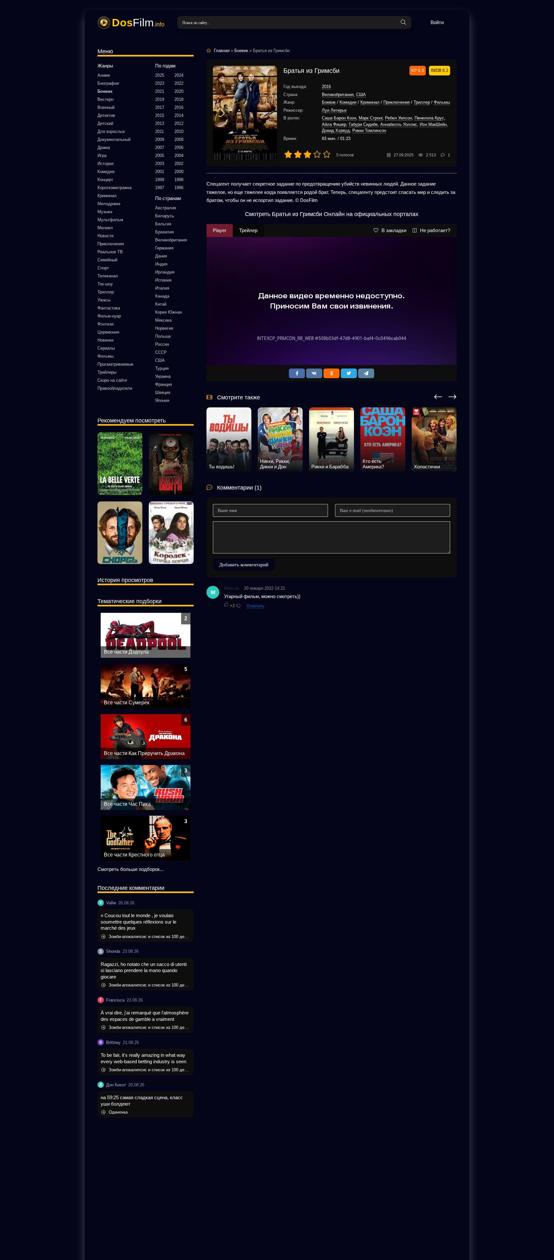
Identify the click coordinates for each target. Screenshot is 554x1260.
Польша (163, 336)
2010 (178, 131)
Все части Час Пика (127, 804)
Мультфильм (110, 219)
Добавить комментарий (243, 564)
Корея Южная (168, 312)
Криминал (107, 195)
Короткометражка (114, 187)
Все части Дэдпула (126, 652)
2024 (178, 75)
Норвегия (164, 328)
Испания (163, 280)
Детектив (106, 115)
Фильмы (105, 356)
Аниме (103, 75)
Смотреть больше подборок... (130, 869)
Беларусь (164, 215)
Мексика (163, 320)
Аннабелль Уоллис (398, 124)
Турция (162, 368)
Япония (162, 400)
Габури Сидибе (363, 124)
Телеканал (107, 276)
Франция (163, 384)
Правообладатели (114, 388)
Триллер (105, 292)
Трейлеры (106, 372)
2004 (178, 155)
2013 (159, 123)
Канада (162, 296)
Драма (103, 147)
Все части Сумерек (126, 702)
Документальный (113, 139)
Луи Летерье (334, 110)
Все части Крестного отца (134, 854)
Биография (108, 83)
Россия (162, 344)
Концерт (105, 179)
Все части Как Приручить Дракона (144, 753)
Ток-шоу (105, 284)
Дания (161, 256)
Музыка (104, 211)
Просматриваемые (115, 364)
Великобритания (171, 240)
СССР (161, 352)
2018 (178, 99)
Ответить (255, 606)
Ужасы (103, 300)
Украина (163, 376)
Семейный (107, 259)
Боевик (105, 91)
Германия (164, 248)
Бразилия (164, 232)
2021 (159, 91)
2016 (178, 107)
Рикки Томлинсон (369, 130)
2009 (159, 139)
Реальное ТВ (110, 251)
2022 (178, 83)
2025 (159, 75)
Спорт (103, 267)
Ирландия (164, 272)
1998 (178, 179)
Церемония (108, 332)
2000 (178, 171)
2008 (178, 139)
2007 (159, 147)
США (160, 360)
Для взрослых (111, 131)
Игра (101, 155)
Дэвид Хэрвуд (336, 130)
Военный (105, 107)
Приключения (110, 243)
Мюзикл (105, 227)
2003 (159, 163)
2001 (159, 171)
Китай (160, 304)
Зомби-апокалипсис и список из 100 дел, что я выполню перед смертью (149, 936)
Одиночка (118, 1112)
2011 (159, 131)
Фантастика (108, 308)
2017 (159, 107)
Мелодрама (108, 203)
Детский (105, 123)
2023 (159, 83)
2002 (178, 163)
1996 (178, 187)
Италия (162, 288)
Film (138, 22)
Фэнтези (105, 324)
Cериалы (106, 348)
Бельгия (163, 224)
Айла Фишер (334, 124)
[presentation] (438, 396)
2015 (159, 115)
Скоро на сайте (112, 380)
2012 (178, 123)
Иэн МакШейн (433, 124)
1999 (159, 179)
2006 (178, 147)
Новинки (105, 340)
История (105, 163)
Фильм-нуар (109, 316)
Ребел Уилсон (398, 118)
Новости (105, 235)
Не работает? (435, 230)
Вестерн (105, 99)
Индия (161, 264)
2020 (178, 91)
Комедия (105, 171)
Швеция (162, 392)
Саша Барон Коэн (339, 118)
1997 (159, 187)
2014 (178, 115)
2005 (159, 155)
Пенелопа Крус (429, 118)
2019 (159, 99)
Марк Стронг (370, 118)
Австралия (165, 207)
